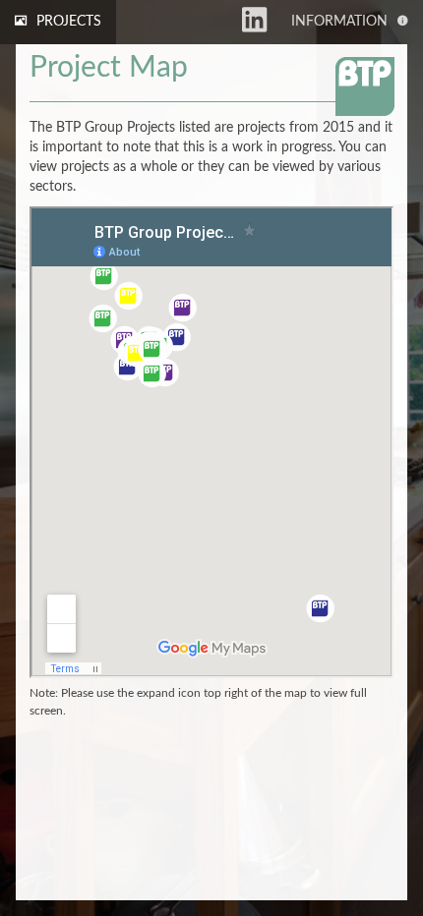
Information (339, 22)
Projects (68, 22)
